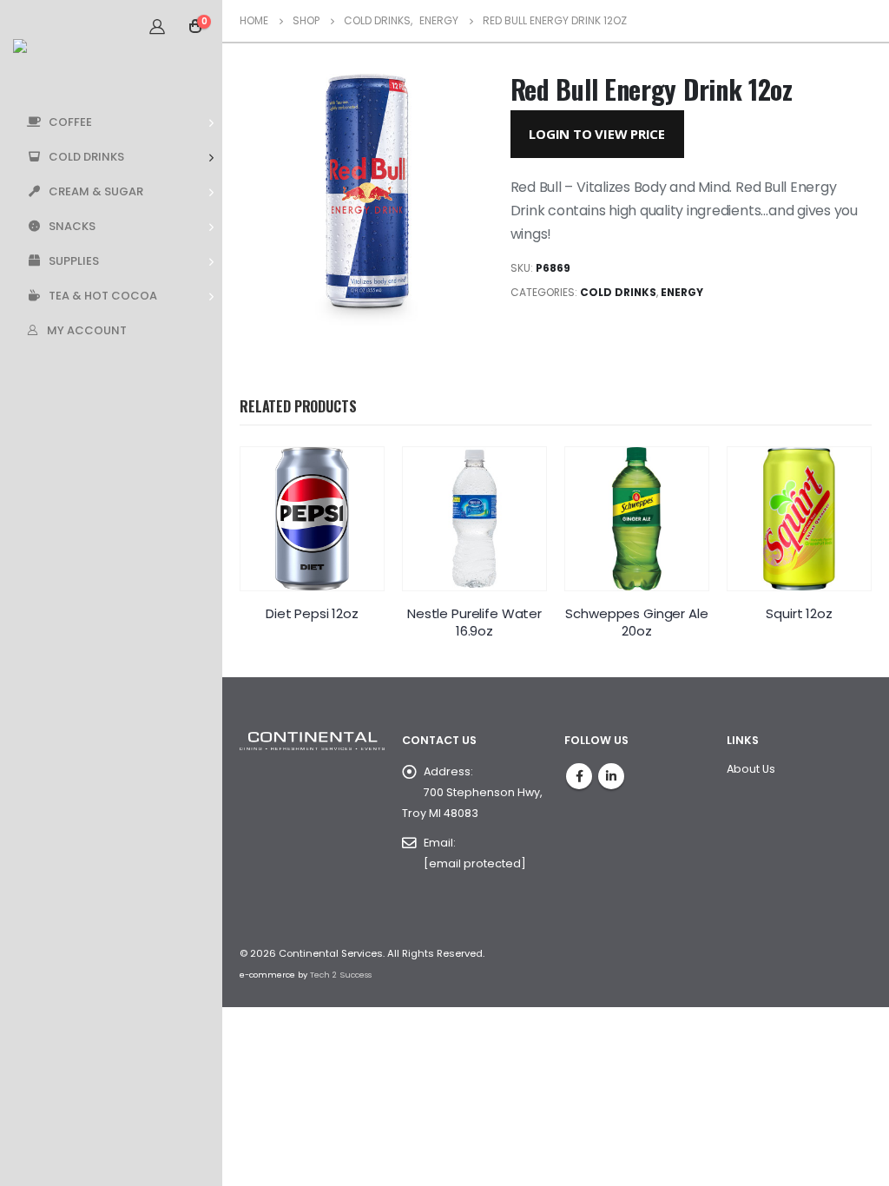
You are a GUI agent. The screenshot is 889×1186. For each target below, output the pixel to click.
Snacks (72, 226)
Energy (682, 292)
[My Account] (157, 26)
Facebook (579, 776)
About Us (751, 768)
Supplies (74, 261)
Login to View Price (597, 133)
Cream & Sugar (96, 191)
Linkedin (611, 776)
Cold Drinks (86, 156)
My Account (87, 330)
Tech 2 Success (341, 974)
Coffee (70, 122)
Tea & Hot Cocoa (103, 295)
